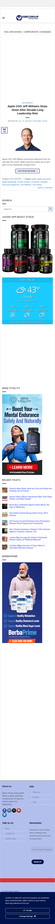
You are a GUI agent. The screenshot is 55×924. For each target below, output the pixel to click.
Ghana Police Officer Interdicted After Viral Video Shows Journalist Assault (30, 498)
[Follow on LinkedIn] (4, 815)
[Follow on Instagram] (9, 810)
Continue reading (27, 171)
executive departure (10, 185)
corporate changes (39, 182)
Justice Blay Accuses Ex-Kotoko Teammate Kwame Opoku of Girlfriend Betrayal (28, 538)
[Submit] (50, 209)
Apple (33, 179)
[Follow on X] (14, 810)
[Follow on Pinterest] (19, 810)
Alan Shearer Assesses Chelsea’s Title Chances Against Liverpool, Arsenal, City (29, 530)
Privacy (36, 797)
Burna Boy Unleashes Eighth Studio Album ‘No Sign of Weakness (29, 506)
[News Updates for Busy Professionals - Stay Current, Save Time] (27, 18)
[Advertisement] (27, 69)
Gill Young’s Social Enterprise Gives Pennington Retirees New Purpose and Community (29, 522)
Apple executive (44, 179)
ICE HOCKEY (27, 103)
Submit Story (10, 839)
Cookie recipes (23, 182)
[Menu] (3, 18)
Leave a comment (45, 188)
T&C (34, 802)
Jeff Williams (25, 185)
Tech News (37, 185)
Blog (7, 829)
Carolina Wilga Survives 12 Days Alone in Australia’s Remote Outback (27, 546)
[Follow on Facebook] (4, 810)
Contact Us (10, 834)
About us (36, 792)
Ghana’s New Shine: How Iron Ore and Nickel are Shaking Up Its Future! (30, 489)
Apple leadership (9, 182)
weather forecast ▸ (27, 322)
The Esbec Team (39, 121)
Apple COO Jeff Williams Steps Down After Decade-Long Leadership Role (27, 110)
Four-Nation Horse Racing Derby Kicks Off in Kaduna (28, 514)
